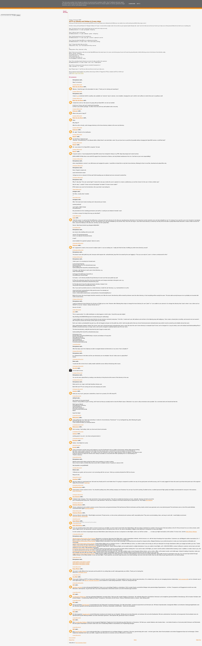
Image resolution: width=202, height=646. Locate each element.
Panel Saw (87, 482)
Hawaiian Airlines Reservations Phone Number (84, 551)
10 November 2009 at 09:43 (78, 243)
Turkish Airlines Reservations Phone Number (84, 543)
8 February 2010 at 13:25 (77, 299)
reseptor (75, 391)
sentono (75, 433)
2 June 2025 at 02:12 (77, 635)
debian (73, 73)
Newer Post (71, 639)
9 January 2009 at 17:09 (77, 98)
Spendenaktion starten (80, 631)
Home (135, 639)
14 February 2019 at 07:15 (78, 494)
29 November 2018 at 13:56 (78, 485)
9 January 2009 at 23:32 (77, 149)
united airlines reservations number (81, 561)
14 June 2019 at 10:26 (77, 523)
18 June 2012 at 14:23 (77, 457)
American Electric (77, 504)
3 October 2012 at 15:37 (77, 467)
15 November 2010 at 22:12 (78, 359)
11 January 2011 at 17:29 (77, 372)
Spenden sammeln (77, 587)
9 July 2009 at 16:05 (76, 227)
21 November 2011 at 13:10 (78, 438)
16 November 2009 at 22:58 (78, 250)
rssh (78, 96)
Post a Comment (72, 637)
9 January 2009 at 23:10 (77, 142)
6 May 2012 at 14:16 (76, 445)
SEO (74, 585)
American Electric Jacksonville (80, 516)
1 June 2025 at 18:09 (77, 609)
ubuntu (82, 73)
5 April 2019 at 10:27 (76, 518)
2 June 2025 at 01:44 (77, 627)
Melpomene (76, 417)
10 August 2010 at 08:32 (77, 351)
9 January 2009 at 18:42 (77, 115)
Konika (74, 447)
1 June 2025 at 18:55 (77, 617)
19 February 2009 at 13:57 (78, 177)
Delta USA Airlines (77, 525)
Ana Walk (75, 576)
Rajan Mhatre (76, 568)
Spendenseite (85, 604)
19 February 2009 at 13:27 (78, 165)
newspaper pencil (82, 572)
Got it (138, 3)
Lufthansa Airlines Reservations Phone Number (84, 546)
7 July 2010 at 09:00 (76, 344)
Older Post (198, 639)
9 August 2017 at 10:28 (77, 477)
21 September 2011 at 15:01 (78, 431)
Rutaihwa (75, 440)
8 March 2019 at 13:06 (77, 510)
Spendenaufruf (86, 614)
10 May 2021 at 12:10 (77, 557)
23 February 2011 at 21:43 (78, 389)
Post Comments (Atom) (80, 642)
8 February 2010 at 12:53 (77, 256)
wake (74, 217)
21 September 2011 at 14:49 (78, 424)
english (76, 73)
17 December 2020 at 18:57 (78, 534)
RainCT (75, 136)
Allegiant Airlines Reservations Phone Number (84, 538)
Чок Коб (75, 368)
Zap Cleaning (76, 496)
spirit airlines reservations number (81, 563)
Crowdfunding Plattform (81, 622)
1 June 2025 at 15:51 (77, 592)
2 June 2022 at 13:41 (77, 574)
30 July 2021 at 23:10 (77, 566)
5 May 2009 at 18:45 (76, 197)
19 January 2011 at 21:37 (77, 379)
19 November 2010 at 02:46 (78, 366)
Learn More (132, 3)
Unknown (75, 111)
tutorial (79, 73)
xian (74, 311)
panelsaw (75, 479)
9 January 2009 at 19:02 (77, 134)
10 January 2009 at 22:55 (77, 158)
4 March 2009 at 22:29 (77, 189)
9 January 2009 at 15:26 (77, 91)
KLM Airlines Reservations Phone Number (83, 548)
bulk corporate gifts (184, 579)
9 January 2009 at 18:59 (77, 127)
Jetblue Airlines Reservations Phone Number (84, 553)
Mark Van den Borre (78, 86)
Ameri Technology (77, 491)
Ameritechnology (77, 487)
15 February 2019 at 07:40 (78, 502)
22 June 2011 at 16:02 (77, 415)
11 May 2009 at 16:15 (77, 215)
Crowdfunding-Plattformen (79, 596)
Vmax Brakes (76, 521)
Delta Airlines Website (191, 531)
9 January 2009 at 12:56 (77, 84)
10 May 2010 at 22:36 (77, 309)
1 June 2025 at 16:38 (77, 600)
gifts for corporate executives (92, 580)
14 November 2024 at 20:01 (78, 582)
